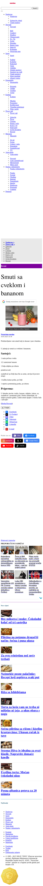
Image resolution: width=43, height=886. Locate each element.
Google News (33, 440)
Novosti (8, 25)
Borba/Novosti (6, 403)
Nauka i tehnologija (13, 167)
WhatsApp (13, 422)
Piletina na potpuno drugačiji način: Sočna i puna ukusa (19, 639)
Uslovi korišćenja (12, 838)
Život (7, 249)
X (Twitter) (13, 414)
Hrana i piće (10, 253)
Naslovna (9, 14)
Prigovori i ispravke (8, 540)
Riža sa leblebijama (13, 692)
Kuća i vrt (9, 255)
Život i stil (9, 111)
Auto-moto (9, 152)
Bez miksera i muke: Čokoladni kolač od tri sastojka (21, 620)
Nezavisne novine (7, 334)
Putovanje (9, 257)
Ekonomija (9, 80)
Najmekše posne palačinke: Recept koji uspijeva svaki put (20, 675)
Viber (11, 417)
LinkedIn (12, 424)
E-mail (11, 429)
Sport (7, 53)
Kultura (8, 95)
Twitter (8, 848)
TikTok (21, 445)
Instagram (9, 440)
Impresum (9, 842)
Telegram (12, 419)
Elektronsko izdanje (13, 852)
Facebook (13, 412)
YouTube (9, 445)
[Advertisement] (21, 215)
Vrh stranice (7, 808)
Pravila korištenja (12, 836)
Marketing (9, 834)
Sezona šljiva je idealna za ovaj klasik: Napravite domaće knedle (21, 754)
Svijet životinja (11, 259)
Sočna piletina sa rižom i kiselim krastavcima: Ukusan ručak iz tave (21, 732)
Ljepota (8, 251)
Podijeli (6, 408)
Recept (8, 261)
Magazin (9, 134)
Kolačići (9, 840)
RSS (7, 850)
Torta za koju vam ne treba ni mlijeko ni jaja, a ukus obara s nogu (20, 710)
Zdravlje (9, 247)
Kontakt (8, 832)
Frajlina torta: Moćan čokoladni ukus (15, 774)
